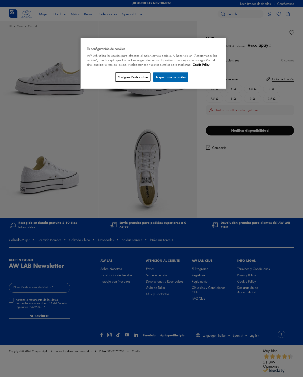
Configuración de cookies (133, 77)
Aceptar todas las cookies (171, 77)
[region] (153, 63)
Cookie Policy (201, 64)
